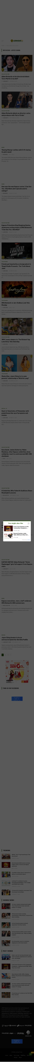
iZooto (29, 539)
